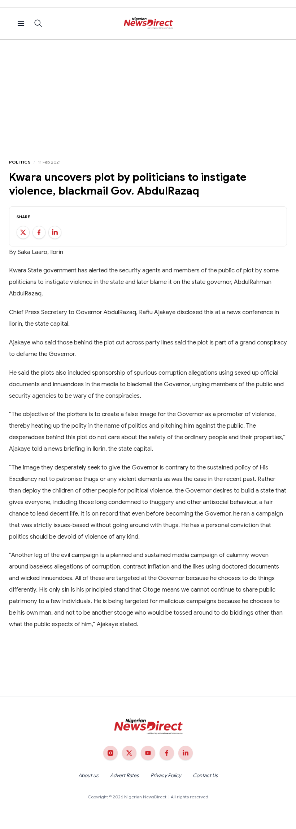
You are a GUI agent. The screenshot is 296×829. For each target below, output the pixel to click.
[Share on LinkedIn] (54, 232)
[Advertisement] (148, 93)
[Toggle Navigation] (21, 23)
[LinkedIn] (185, 753)
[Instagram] (110, 753)
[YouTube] (148, 753)
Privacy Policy (166, 775)
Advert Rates (124, 775)
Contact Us (205, 775)
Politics (20, 162)
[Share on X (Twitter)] (23, 232)
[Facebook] (167, 753)
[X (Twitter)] (129, 753)
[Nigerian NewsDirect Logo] (148, 23)
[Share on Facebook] (38, 232)
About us (88, 775)
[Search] (38, 23)
